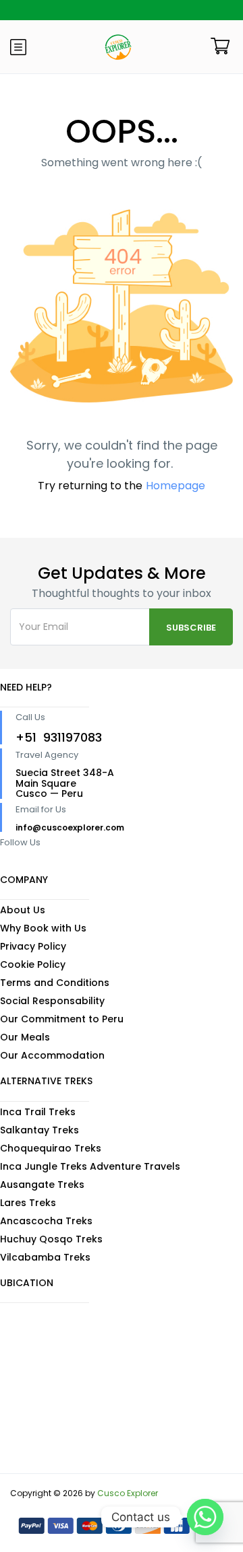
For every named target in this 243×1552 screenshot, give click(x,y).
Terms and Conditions (54, 982)
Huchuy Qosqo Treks (51, 1239)
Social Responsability (52, 1001)
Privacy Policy (33, 946)
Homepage (175, 485)
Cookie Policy (32, 964)
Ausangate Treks (42, 1184)
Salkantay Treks (39, 1130)
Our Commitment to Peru (62, 1019)
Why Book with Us (43, 928)
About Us (22, 910)
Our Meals (25, 1037)
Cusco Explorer (127, 1493)
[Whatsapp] (205, 1517)
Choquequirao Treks (50, 1148)
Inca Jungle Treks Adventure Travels (90, 1166)
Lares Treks (28, 1202)
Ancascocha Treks (46, 1221)
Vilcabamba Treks (45, 1257)
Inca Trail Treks (38, 1112)
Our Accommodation (52, 1055)
